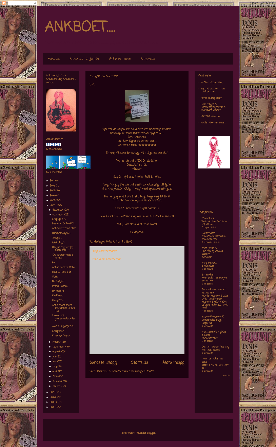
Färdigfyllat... (59, 281)
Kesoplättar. (58, 300)
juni (55, 361)
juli (55, 357)
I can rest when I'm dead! (212, 360)
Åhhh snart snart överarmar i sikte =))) (63, 308)
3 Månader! (208, 266)
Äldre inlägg (173, 363)
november (58, 215)
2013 (53, 200)
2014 (52, 196)
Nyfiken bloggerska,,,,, (212, 82)
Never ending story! (211, 98)
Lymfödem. (58, 291)
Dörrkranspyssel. (61, 233)
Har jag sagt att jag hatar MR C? (62, 249)
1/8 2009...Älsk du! (210, 116)
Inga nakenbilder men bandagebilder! (213, 90)
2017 (52, 181)
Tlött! (55, 277)
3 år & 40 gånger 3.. (63, 326)
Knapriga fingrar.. (61, 336)
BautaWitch (208, 233)
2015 (53, 191)
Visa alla (226, 375)
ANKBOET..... (80, 27)
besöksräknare (54, 149)
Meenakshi (208, 218)
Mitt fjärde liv (209, 248)
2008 (53, 407)
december (58, 210)
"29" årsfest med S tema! (62, 256)
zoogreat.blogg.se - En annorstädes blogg (213, 318)
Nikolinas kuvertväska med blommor (213, 237)
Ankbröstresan (120, 58)
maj (55, 367)
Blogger (151, 433)
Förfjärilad (207, 323)
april (55, 371)
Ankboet (54, 58)
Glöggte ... (57, 238)
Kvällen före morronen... (213, 123)
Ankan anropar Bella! (63, 267)
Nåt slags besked (211, 350)
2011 (52, 392)
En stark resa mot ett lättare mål (214, 291)
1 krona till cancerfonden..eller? (63, 318)
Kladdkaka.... (58, 296)
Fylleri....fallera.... (60, 286)
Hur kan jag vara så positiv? (212, 252)
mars (56, 376)
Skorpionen (58, 331)
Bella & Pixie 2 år (61, 272)
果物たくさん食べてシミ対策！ (215, 366)
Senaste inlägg (103, 363)
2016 (53, 186)
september (59, 347)
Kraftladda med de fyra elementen (214, 279)
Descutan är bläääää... (64, 224)
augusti (57, 352)
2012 (53, 205)
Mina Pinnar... (209, 263)
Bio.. (54, 263)
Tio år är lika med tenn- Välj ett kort (215, 223)
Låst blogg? (58, 243)
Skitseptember (210, 338)
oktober (57, 342)
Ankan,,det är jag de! (85, 58)
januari (57, 386)
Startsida (139, 363)
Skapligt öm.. (59, 219)
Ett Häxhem (208, 275)
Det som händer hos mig (215, 347)
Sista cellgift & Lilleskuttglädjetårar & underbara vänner (213, 107)
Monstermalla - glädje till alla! (214, 333)
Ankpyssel (148, 58)
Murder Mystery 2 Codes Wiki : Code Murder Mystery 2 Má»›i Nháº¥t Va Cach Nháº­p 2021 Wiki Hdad (215, 302)
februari (58, 381)
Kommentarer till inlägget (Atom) (133, 371)
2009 (53, 402)
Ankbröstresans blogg (64, 228)
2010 (52, 397)
